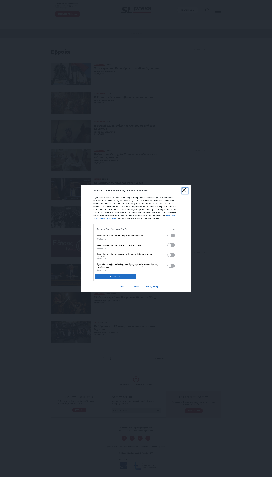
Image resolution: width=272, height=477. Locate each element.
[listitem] (136, 229)
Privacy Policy (152, 286)
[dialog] (136, 238)
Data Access (136, 286)
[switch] (171, 235)
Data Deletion (120, 286)
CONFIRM (115, 276)
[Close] (185, 191)
